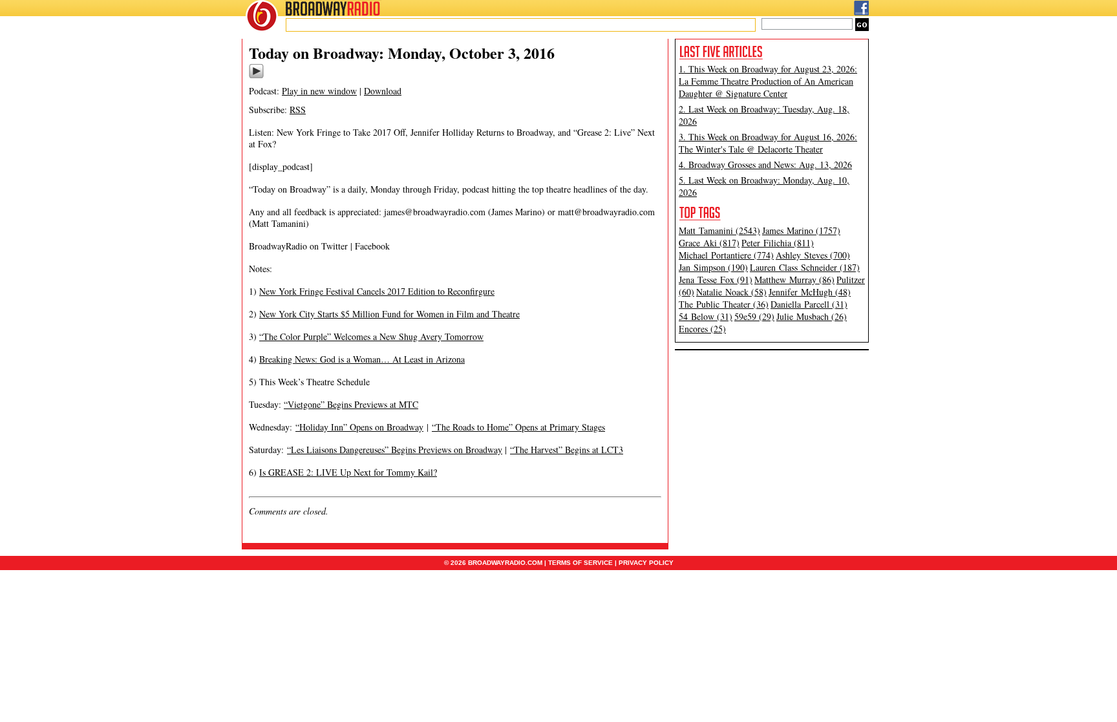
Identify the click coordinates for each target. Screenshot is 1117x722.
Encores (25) (702, 329)
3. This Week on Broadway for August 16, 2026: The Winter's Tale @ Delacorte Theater (768, 143)
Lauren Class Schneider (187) (805, 267)
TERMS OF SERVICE (580, 562)
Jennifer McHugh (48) (810, 292)
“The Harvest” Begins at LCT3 (566, 449)
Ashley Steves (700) (813, 255)
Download (382, 91)
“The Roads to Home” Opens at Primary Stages (518, 427)
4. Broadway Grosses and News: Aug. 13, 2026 (765, 164)
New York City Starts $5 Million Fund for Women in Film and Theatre (389, 314)
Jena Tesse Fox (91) (715, 279)
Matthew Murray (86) (794, 279)
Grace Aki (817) (709, 243)
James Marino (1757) (801, 230)
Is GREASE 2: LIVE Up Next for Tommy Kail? (348, 472)
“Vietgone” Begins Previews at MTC (351, 404)
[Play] (256, 76)
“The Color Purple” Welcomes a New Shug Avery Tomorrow (371, 336)
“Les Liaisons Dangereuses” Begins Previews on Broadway (394, 449)
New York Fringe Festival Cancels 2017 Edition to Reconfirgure (377, 291)
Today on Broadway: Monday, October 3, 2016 (402, 52)
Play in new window (319, 91)
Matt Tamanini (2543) (719, 230)
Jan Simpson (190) (713, 267)
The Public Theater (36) (724, 304)
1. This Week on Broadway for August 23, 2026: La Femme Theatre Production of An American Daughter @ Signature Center (768, 81)
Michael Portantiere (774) (726, 255)
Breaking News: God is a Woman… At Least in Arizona (362, 359)
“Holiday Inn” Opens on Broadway (359, 427)
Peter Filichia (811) (777, 243)
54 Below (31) (705, 316)
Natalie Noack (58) (731, 292)
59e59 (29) (754, 316)
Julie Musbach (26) (811, 316)
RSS (298, 109)
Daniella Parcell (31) (809, 304)
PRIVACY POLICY (646, 562)
